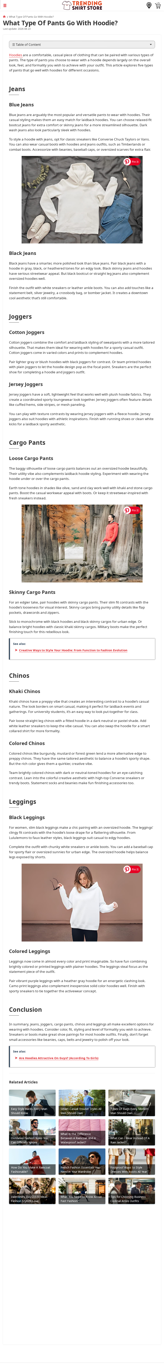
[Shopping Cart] (158, 5)
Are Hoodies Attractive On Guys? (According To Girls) (58, 1058)
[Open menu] (31, 5)
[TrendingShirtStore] (4, 16)
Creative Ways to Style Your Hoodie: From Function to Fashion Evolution (73, 650)
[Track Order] (149, 5)
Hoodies (16, 55)
